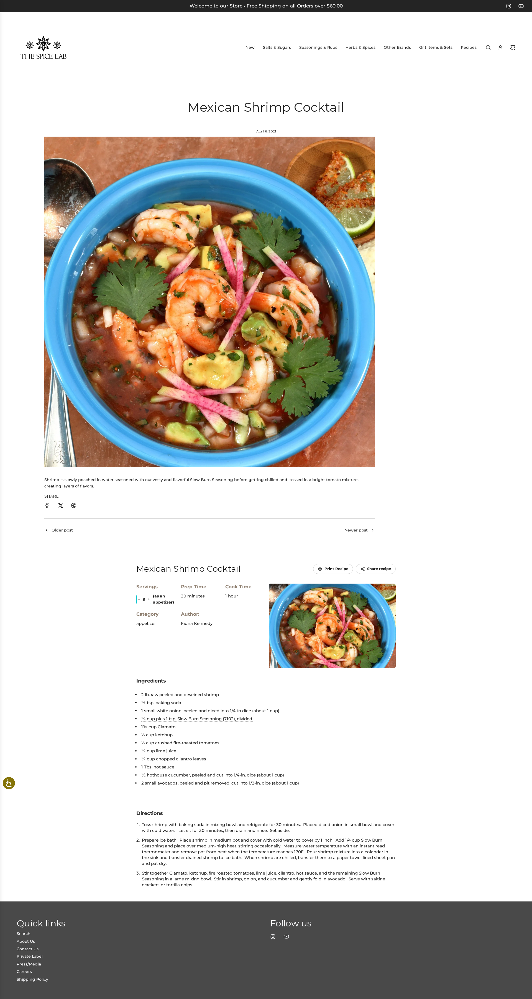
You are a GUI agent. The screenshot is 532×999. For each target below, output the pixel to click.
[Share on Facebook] (47, 506)
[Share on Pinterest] (74, 506)
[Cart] (513, 47)
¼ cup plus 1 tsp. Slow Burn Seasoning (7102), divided (197, 718)
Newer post (356, 530)
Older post (62, 530)
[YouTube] (521, 6)
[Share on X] (60, 506)
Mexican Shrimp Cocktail (188, 569)
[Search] (488, 47)
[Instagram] (509, 6)
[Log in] (500, 47)
